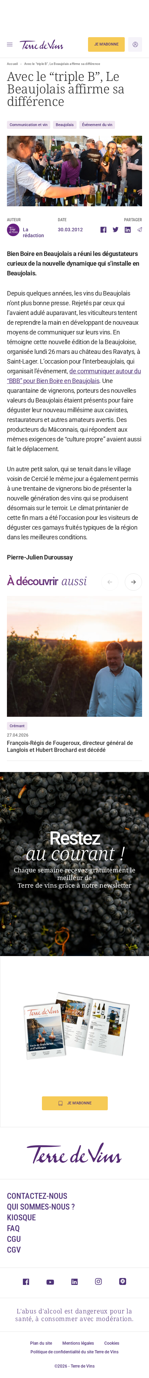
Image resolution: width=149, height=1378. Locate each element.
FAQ (13, 1228)
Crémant (17, 726)
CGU (14, 1239)
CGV (14, 1250)
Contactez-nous (37, 1196)
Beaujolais (65, 125)
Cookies (111, 1343)
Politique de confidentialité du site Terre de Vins (74, 1352)
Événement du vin (97, 125)
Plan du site (41, 1343)
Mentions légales (78, 1343)
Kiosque (21, 1217)
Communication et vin (28, 125)
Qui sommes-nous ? (41, 1207)
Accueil (12, 64)
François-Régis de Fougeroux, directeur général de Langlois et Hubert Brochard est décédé (70, 746)
